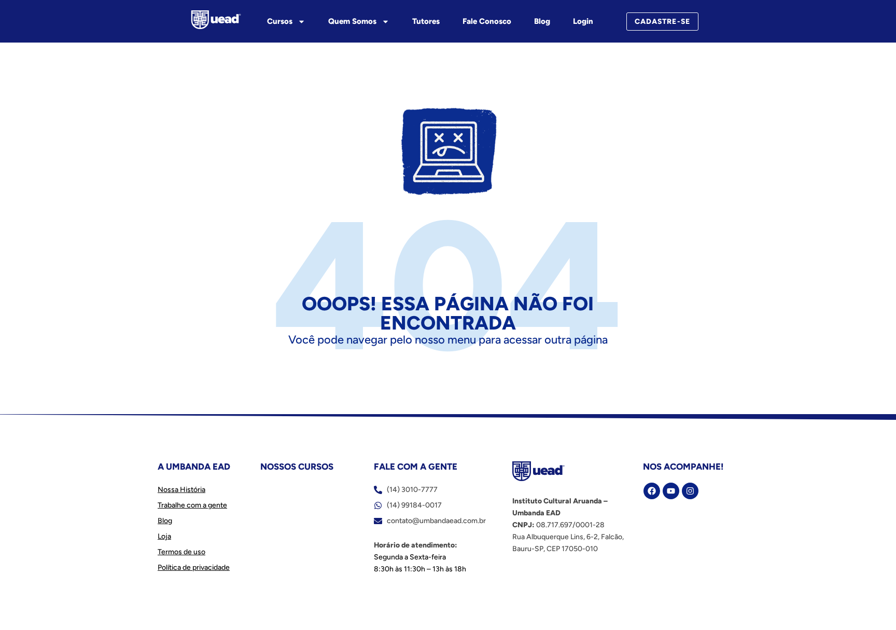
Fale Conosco (487, 21)
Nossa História (181, 489)
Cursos (279, 21)
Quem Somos (352, 21)
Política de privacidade (194, 567)
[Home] (216, 19)
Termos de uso (181, 551)
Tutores (426, 21)
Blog (542, 21)
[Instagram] (690, 491)
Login (583, 21)
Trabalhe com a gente (192, 505)
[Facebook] (651, 491)
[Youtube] (671, 491)
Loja (164, 536)
